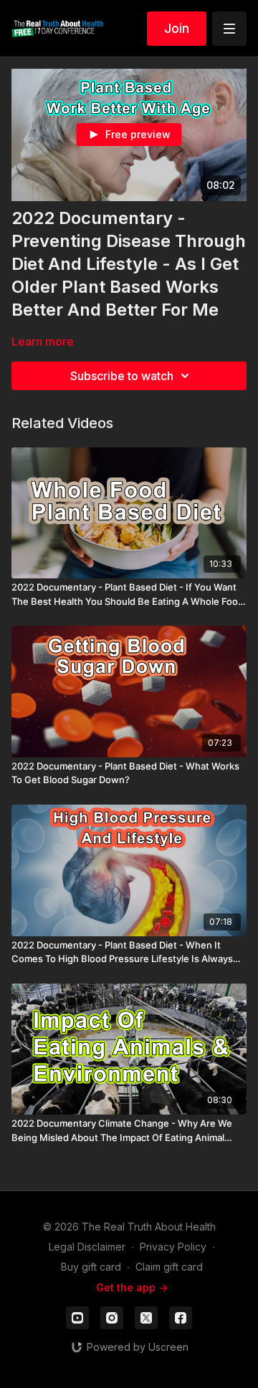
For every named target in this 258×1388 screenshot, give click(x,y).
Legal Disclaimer (87, 1247)
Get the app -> (132, 1287)
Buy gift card (91, 1267)
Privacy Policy (173, 1247)
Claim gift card (169, 1267)
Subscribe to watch (121, 376)
